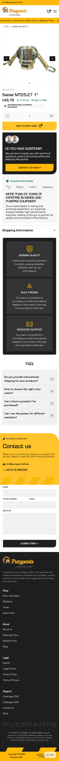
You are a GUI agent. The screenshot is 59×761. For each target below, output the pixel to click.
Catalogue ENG (11, 696)
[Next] (52, 58)
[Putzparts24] (18, 564)
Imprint (6, 663)
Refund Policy (10, 641)
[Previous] (6, 58)
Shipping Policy (10, 635)
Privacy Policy (10, 674)
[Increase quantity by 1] (51, 116)
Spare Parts (8, 613)
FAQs (5, 714)
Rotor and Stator (11, 596)
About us (7, 629)
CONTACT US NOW (28, 167)
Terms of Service (11, 680)
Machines (7, 602)
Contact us (8, 708)
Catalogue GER (11, 702)
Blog (5, 647)
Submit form (29, 543)
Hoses (6, 607)
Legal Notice (9, 669)
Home (6, 27)
